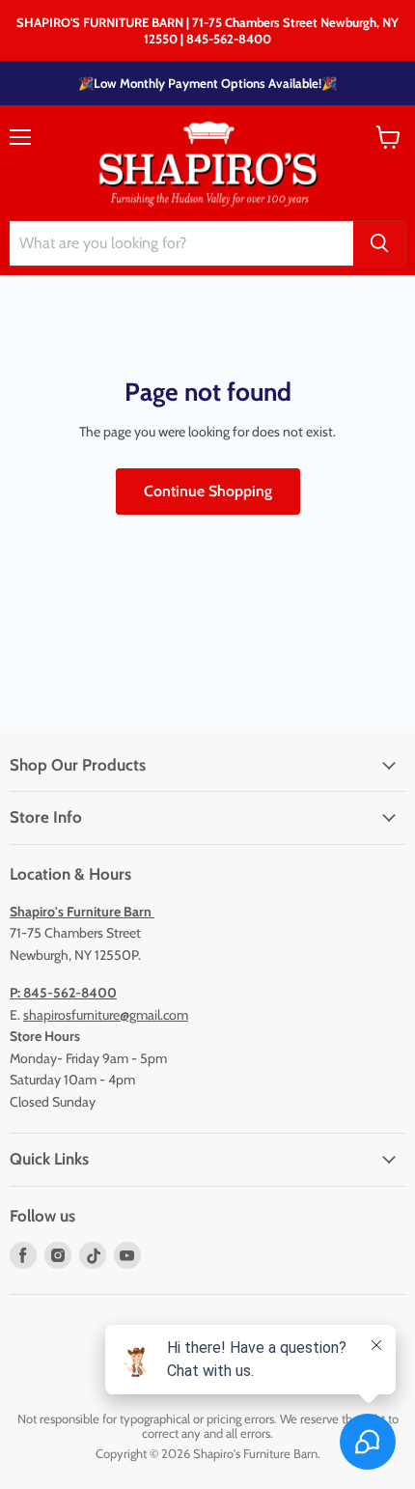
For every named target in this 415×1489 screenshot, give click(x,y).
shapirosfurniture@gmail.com (105, 1015)
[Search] (379, 243)
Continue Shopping (208, 491)
